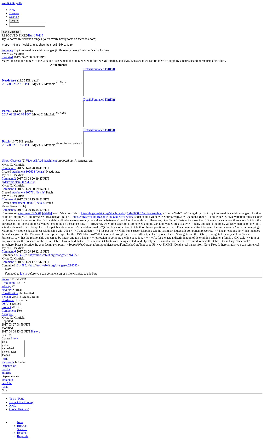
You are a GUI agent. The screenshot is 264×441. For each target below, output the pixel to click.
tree (4, 379)
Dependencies (10, 376)
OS (4, 303)
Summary (7, 50)
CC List (6, 335)
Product (6, 307)
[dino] (13, 342)
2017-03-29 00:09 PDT (16, 114)
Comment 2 (9, 178)
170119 (38, 35)
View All (31, 160)
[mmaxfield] (13, 348)
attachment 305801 (23, 202)
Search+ (14, 16)
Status (5, 279)
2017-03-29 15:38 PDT (16, 145)
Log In (14, 20)
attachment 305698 (23, 171)
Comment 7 (9, 262)
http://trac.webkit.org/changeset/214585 (53, 265)
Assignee (7, 314)
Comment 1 (9, 168)
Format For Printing (21, 402)
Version (6, 296)
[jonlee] (13, 345)
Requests (22, 436)
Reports (21, 432)
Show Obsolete (11, 160)
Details (87, 69)
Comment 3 (9, 189)
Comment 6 (9, 251)
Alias (5, 386)
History (35, 331)
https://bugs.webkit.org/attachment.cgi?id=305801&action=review (121, 213)
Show (14, 338)
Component (9, 310)
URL (5, 358)
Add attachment (47, 160)
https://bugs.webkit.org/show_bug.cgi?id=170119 (103, 216)
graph (9, 379)
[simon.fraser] (13, 352)
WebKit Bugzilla (12, 3)
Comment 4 (9, 199)
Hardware (8, 300)
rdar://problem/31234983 (18, 182)
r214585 (21, 265)
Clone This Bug (19, 409)
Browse (14, 13)
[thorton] (13, 355)
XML (12, 405)
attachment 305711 (23, 192)
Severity (7, 289)
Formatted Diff (101, 69)
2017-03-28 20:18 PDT (16, 84)
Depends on (9, 365)
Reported (7, 57)
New (12, 9)
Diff (112, 69)
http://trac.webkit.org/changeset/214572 (53, 255)
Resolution (8, 282)
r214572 (21, 255)
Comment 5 (9, 209)
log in (23, 273)
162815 (6, 372)
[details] (40, 171)
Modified (7, 328)
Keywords (8, 362)
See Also (7, 383)
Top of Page (16, 398)
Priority (6, 286)
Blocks (6, 369)
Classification (10, 293)
